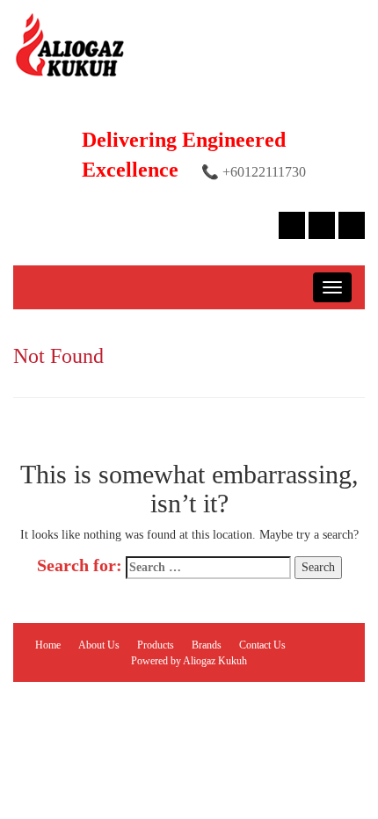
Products (155, 645)
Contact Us (262, 645)
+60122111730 (264, 171)
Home (48, 645)
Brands (207, 645)
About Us (99, 645)
